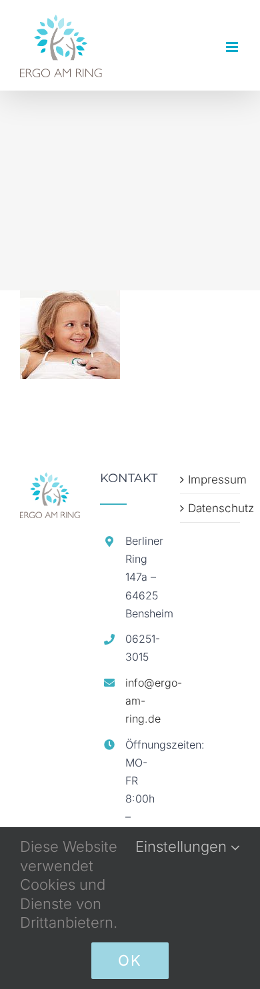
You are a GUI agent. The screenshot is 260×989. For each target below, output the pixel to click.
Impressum (210, 479)
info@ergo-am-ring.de (142, 700)
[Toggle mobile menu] (233, 47)
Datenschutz (210, 508)
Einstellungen (183, 846)
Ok (130, 960)
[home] (50, 479)
